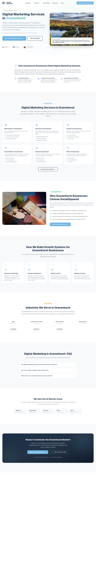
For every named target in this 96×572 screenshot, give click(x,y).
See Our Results (35, 38)
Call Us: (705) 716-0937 (60, 452)
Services (36, 3)
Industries (27, 3)
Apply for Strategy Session (85, 3)
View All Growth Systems (47, 169)
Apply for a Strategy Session (59, 224)
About (62, 3)
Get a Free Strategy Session (13, 38)
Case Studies (46, 3)
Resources (55, 3)
